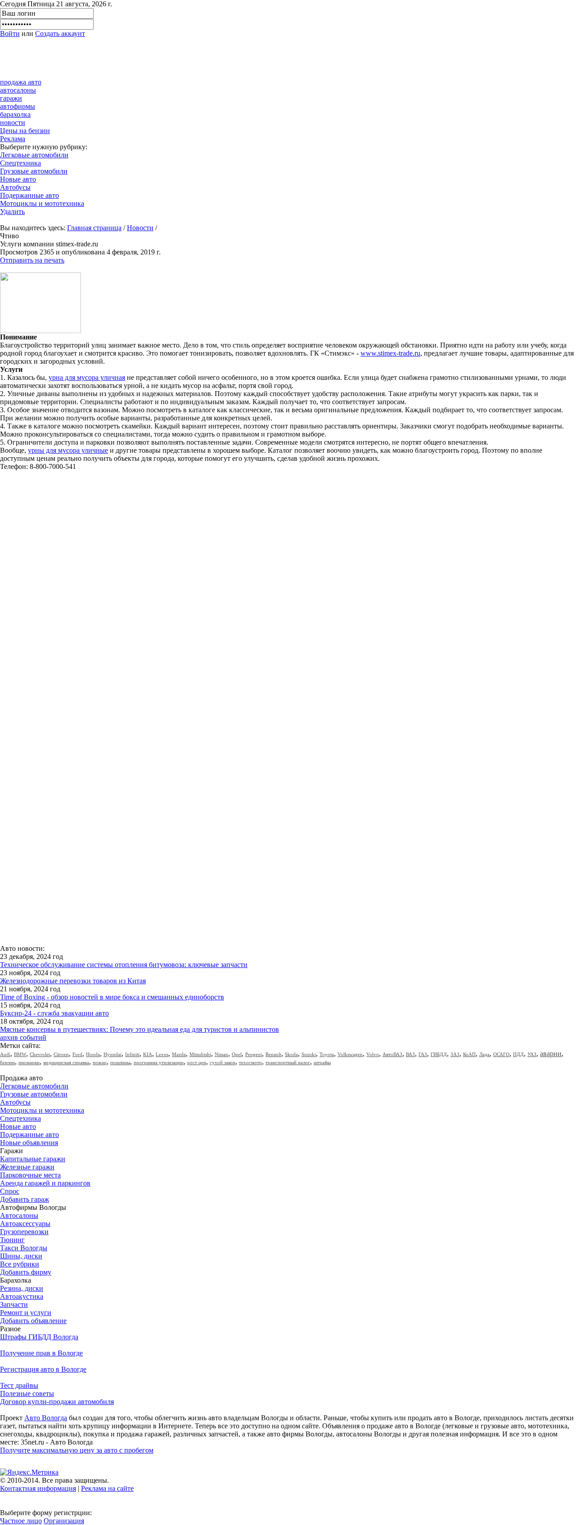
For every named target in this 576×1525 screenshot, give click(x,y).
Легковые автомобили (34, 155)
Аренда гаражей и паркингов (45, 1183)
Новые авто (18, 179)
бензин (7, 1062)
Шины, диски (21, 1256)
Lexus (162, 1054)
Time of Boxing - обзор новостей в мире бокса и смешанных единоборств (112, 997)
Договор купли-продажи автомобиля (57, 1401)
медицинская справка (66, 1062)
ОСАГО (501, 1054)
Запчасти (14, 1304)
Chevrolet (40, 1054)
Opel (237, 1054)
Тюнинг (12, 1240)
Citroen (61, 1054)
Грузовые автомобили (34, 171)
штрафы (322, 1062)
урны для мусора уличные (68, 450)
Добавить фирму (25, 1272)
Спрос (9, 1191)
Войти (10, 33)
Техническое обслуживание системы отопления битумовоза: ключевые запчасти (124, 964)
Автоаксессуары (25, 1223)
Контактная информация (38, 1488)
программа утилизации (159, 1062)
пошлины (120, 1062)
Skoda (291, 1054)
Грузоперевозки (24, 1231)
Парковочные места (30, 1175)
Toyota (327, 1054)
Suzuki (309, 1054)
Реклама (12, 139)
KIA (147, 1054)
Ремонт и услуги (25, 1312)
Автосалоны (19, 1215)
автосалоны (18, 90)
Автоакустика (21, 1296)
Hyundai (113, 1054)
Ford (77, 1054)
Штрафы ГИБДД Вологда (39, 1337)
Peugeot (253, 1054)
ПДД (518, 1054)
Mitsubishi (200, 1054)
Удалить (12, 211)
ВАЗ (410, 1054)
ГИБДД (439, 1054)
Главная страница (94, 228)
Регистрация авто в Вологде (43, 1369)
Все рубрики (19, 1264)
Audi (5, 1054)
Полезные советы (27, 1393)
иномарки (29, 1062)
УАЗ (531, 1054)
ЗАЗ (454, 1054)
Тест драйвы (19, 1385)
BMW (20, 1054)
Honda (93, 1054)
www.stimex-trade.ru (390, 353)
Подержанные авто (29, 195)
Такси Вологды (23, 1248)
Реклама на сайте (107, 1488)
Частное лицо (21, 1521)
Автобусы (15, 187)
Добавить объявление (33, 1320)
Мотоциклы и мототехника (42, 203)
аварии (551, 1053)
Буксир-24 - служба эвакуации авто (54, 1013)
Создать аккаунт (60, 33)
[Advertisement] (164, 58)
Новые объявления (29, 1142)
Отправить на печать (32, 260)
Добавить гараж (24, 1199)
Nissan (221, 1054)
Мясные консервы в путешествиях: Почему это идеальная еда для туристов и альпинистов (139, 1029)
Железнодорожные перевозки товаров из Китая (73, 981)
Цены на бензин (25, 130)
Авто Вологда (45, 1418)
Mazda (179, 1054)
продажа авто (20, 82)
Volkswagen (350, 1054)
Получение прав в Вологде (41, 1353)
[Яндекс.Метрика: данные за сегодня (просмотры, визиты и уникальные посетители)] (29, 1472)
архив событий (23, 1037)
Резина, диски (21, 1288)
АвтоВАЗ (392, 1054)
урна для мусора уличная (87, 377)
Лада (484, 1054)
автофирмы (17, 106)
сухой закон (222, 1062)
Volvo (372, 1054)
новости (12, 122)
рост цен (196, 1062)
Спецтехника (20, 163)
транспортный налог (288, 1062)
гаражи (11, 98)
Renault (273, 1054)
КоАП (469, 1054)
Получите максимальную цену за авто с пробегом (76, 1450)
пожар (100, 1062)
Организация (64, 1521)
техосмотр (250, 1062)
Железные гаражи (27, 1167)
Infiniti (132, 1054)
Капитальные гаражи (32, 1159)
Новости (140, 228)
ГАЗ (422, 1054)
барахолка (15, 114)
